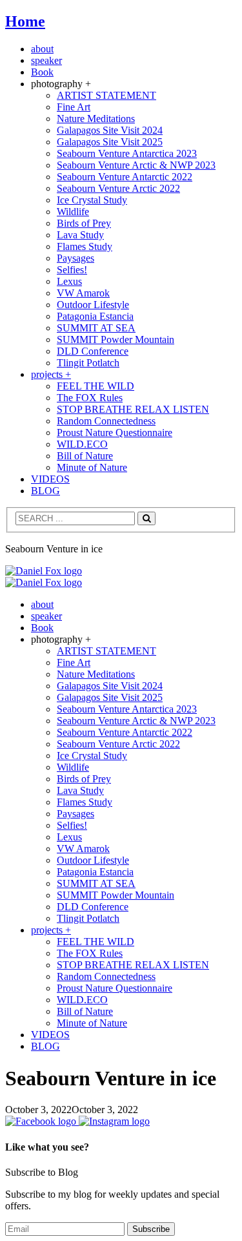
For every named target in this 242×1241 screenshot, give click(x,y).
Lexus (69, 281)
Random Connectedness (106, 420)
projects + (51, 374)
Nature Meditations (96, 118)
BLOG (45, 490)
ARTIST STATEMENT (106, 95)
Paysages (75, 258)
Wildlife (73, 211)
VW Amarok (83, 292)
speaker (46, 60)
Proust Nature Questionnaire (114, 432)
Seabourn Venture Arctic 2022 (118, 188)
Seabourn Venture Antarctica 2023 (127, 153)
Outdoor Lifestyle (93, 304)
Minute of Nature (92, 467)
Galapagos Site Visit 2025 (110, 141)
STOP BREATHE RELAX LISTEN (133, 409)
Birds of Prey (84, 223)
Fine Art (73, 106)
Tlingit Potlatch (88, 362)
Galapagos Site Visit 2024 (110, 130)
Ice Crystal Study (92, 199)
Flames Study (84, 246)
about (42, 48)
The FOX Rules (90, 397)
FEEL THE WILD (95, 386)
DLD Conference (92, 351)
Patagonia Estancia (95, 316)
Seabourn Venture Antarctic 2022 (124, 176)
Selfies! (72, 269)
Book (42, 72)
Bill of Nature (85, 455)
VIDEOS (50, 479)
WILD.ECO (82, 444)
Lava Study (80, 234)
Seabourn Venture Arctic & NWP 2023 (136, 165)
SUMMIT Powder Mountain (115, 339)
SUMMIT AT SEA (96, 327)
